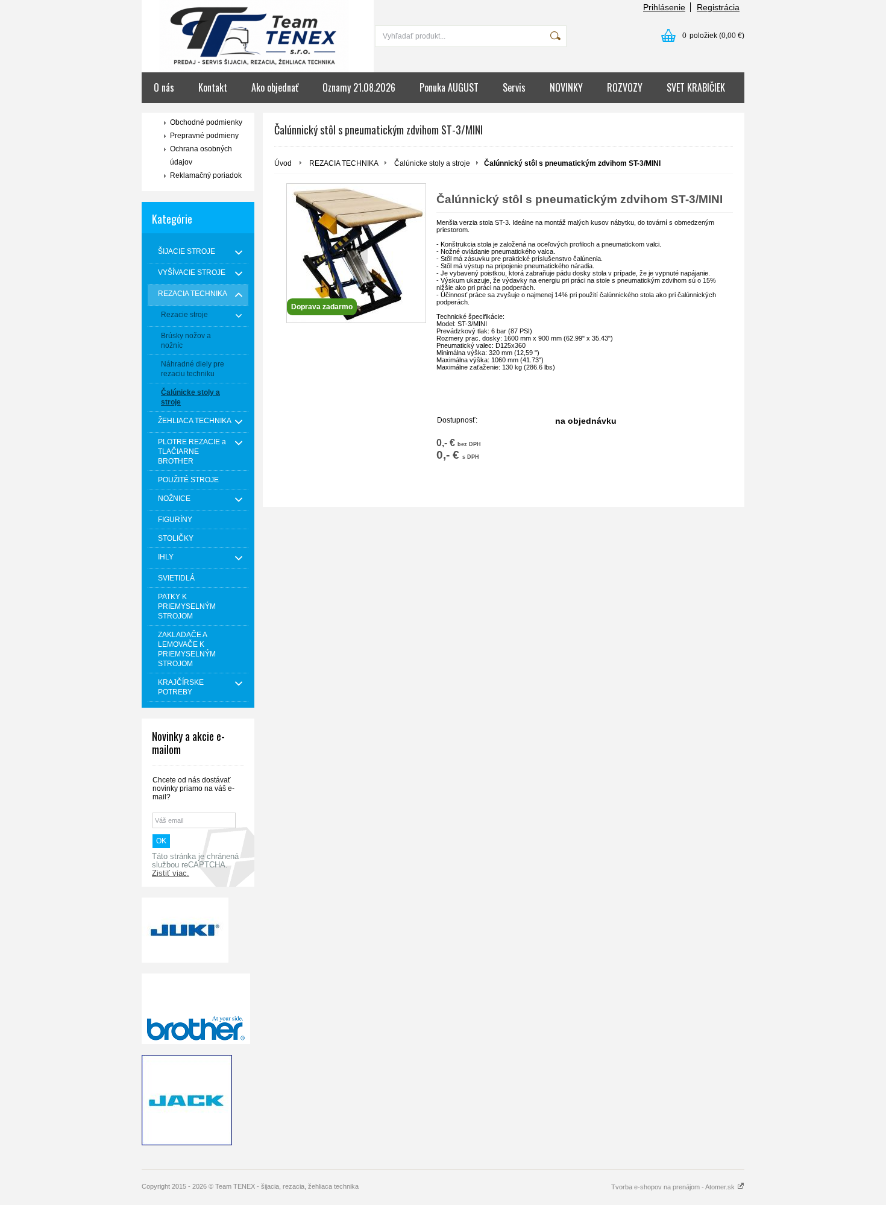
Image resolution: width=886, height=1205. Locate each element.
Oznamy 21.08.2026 (358, 87)
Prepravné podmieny (204, 135)
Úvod (283, 163)
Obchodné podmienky (206, 122)
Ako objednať (274, 87)
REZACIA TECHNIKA (344, 163)
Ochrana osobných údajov (201, 155)
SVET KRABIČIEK (696, 87)
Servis (514, 87)
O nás (164, 87)
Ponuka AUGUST (449, 87)
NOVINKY (566, 87)
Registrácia (718, 7)
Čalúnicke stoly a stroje (432, 163)
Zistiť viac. (170, 873)
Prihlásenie (664, 7)
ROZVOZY (625, 87)
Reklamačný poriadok (206, 175)
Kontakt (212, 87)
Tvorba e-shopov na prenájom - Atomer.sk (674, 1187)
